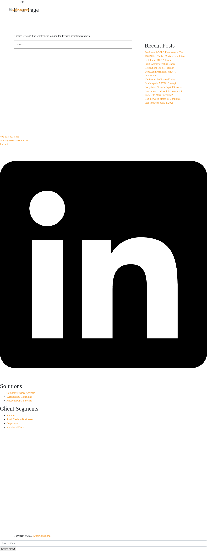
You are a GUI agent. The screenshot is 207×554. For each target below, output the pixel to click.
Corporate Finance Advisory (20, 392)
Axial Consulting (41, 535)
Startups (10, 415)
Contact (166, 8)
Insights (145, 8)
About (73, 8)
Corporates (12, 423)
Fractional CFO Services (19, 400)
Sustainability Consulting (19, 396)
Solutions (93, 8)
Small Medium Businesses (19, 419)
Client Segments (120, 8)
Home (56, 8)
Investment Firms (15, 427)
